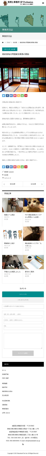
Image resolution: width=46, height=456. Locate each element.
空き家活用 (5, 395)
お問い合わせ (6, 413)
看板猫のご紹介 (9, 243)
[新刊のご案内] (33, 262)
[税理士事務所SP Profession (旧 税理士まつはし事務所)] (18, 3)
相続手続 (4, 387)
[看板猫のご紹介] (12, 233)
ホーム (4, 370)
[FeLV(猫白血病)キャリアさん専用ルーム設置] (33, 205)
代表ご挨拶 (5, 378)
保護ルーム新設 (9, 215)
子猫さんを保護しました (12, 272)
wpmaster (11, 172)
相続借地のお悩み (7, 391)
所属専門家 (5, 374)
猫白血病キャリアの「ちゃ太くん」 (33, 244)
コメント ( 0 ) (23, 294)
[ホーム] (3, 42)
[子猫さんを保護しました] (12, 262)
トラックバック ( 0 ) (23, 299)
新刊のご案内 (29, 272)
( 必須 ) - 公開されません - (13, 320)
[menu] (43, 3)
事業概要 (4, 383)
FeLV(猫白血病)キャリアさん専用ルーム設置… (33, 216)
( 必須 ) (12, 314)
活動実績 (4, 404)
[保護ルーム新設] (12, 205)
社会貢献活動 (6, 400)
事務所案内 (5, 409)
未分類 (13, 49)
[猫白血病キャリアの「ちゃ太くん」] (33, 233)
